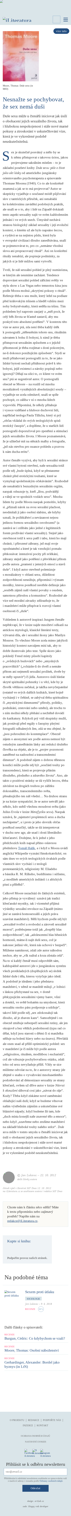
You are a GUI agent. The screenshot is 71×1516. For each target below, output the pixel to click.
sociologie (33, 1299)
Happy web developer (38, 1506)
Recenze (30, 1309)
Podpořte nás (52, 1420)
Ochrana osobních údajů (35, 1436)
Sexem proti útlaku (39, 1292)
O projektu (17, 1420)
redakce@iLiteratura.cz (22, 1221)
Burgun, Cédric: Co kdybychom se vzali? (34, 1338)
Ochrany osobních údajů (51, 1481)
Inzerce (28, 1425)
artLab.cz (39, 1501)
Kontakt (42, 1425)
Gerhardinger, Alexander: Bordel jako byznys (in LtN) (32, 1364)
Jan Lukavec (31, 1304)
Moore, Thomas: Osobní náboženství (31, 1350)
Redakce (33, 1420)
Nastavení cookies (35, 1442)
